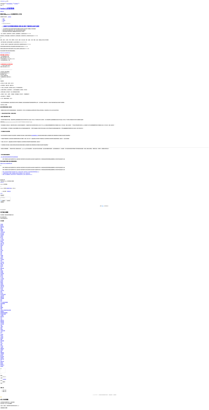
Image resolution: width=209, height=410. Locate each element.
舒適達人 (2, 357)
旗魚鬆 (1, 245)
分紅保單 (2, 295)
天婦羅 (1, 255)
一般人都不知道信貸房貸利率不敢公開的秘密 (9, 156)
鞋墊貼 (1, 241)
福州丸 (1, 258)
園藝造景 (2, 297)
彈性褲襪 (2, 340)
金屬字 (1, 329)
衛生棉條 (2, 356)
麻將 (1, 342)
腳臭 (1, 228)
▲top (1, 193)
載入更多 (2, 195)
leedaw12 (2, 182)
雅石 (1, 299)
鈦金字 (1, 335)
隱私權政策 (110, 394)
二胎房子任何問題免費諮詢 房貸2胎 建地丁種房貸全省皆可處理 (21, 26)
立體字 (1, 326)
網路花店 (2, 320)
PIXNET (96, 394)
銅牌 (1, 328)
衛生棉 (1, 355)
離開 (6, 407)
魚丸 (1, 254)
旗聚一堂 (2, 243)
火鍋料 (1, 256)
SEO (1, 317)
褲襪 (1, 339)
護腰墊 (1, 307)
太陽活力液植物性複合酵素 (5, 310)
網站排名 (2, 316)
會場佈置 (2, 322)
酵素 (1, 291)
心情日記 (9, 16)
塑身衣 (1, 362)
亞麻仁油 (2, 286)
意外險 (1, 293)
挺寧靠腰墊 (2, 303)
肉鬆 (1, 247)
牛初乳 (1, 289)
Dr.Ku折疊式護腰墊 (4, 302)
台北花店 (2, 324)
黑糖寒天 (2, 311)
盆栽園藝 (2, 298)
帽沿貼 (1, 225)
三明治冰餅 (2, 232)
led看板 (1, 336)
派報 (1, 325)
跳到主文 (2, 11)
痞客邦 (8, 188)
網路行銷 (2, 359)
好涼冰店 (2, 233)
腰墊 (1, 306)
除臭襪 (1, 229)
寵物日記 (9, 191)
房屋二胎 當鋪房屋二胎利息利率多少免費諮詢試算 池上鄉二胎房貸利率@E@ (17, 174)
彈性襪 (1, 338)
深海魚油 (2, 290)
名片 (3, 21)
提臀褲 (1, 366)
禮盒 (1, 249)
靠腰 (1, 304)
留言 (10, 188)
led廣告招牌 (2, 330)
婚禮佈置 (2, 321)
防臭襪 (1, 230)
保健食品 (2, 285)
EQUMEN (2, 365)
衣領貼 (1, 224)
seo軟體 (1, 315)
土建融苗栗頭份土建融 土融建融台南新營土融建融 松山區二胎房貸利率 (16, 173)
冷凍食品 (2, 259)
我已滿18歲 (2, 407)
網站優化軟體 (3, 314)
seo (1, 360)
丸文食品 (2, 242)
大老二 (1, 343)
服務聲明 (114, 394)
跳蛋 (1, 351)
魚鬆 (1, 246)
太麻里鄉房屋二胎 (34, 135)
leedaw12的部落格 (7, 8)
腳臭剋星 (2, 226)
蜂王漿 (1, 287)
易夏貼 (1, 236)
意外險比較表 (3, 294)
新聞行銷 (2, 361)
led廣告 (1, 334)
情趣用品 (2, 348)
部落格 (4, 20)
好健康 (1, 284)
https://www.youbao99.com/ (5, 52)
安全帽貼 (2, 234)
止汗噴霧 (2, 278)
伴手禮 (1, 250)
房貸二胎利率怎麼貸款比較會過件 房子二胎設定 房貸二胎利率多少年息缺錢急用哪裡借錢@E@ (21, 171)
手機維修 (2, 353)
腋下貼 (1, 237)
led (0, 333)
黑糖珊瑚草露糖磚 (3, 312)
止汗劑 (1, 238)
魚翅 (1, 260)
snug (1, 267)
